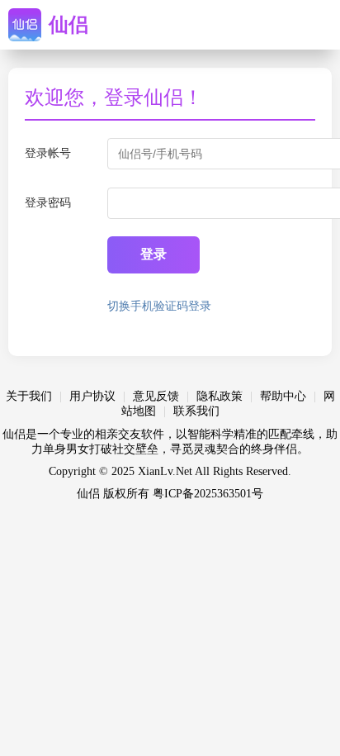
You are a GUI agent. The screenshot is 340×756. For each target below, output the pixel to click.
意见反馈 (156, 396)
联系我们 (196, 411)
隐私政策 (219, 396)
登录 (153, 254)
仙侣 (68, 25)
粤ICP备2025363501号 (208, 493)
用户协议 (92, 396)
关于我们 (29, 396)
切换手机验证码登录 (159, 306)
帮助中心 (283, 396)
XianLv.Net (165, 471)
